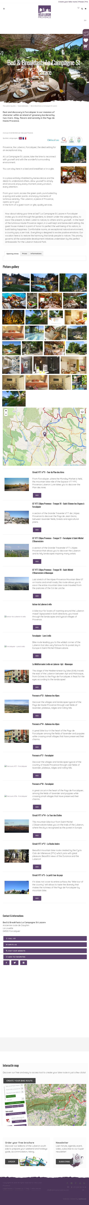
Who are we (36, 1188)
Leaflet (65, 465)
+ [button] (6, 410)
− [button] (6, 414)
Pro (86, 2)
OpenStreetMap (74, 465)
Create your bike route (67, 2)
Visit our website (16, 951)
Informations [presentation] (36, 254)
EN (85, 20)
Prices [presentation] (24, 254)
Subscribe (64, 1161)
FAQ (27, 1188)
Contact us (19, 1188)
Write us (12, 945)
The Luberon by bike (9, 106)
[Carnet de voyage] (78, 8)
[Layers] (82, 411)
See (37, 495)
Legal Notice (7, 1188)
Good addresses (23, 106)
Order (11, 1161)
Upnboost (82, 1199)
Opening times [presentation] (12, 254)
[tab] (12, 253)
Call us (12, 938)
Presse (81, 2)
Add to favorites (16, 957)
